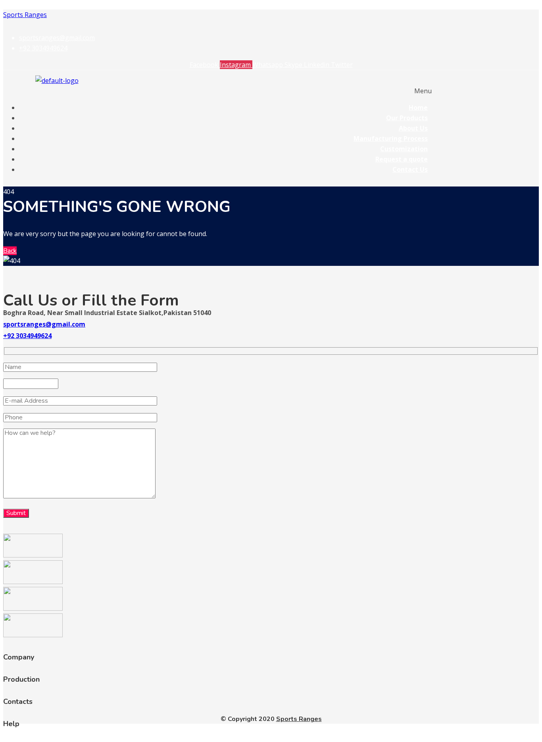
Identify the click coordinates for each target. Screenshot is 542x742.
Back (10, 250)
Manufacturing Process (391, 138)
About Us (413, 128)
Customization (404, 148)
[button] (217, 91)
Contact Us (410, 169)
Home (418, 107)
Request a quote (401, 159)
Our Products (407, 117)
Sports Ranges (25, 14)
